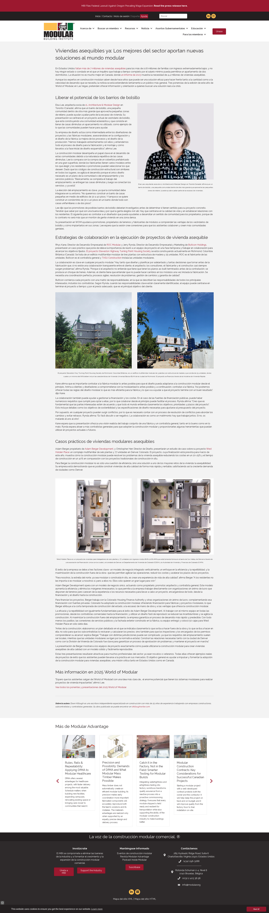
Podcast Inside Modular (134, 859)
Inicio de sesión (121, 16)
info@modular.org (191, 884)
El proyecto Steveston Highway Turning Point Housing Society (118, 251)
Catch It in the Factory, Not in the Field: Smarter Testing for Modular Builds (119, 770)
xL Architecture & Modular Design (102, 105)
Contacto (107, 16)
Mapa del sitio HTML (145, 899)
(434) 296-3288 (191, 861)
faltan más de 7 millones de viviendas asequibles (100, 68)
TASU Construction (112, 257)
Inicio (98, 16)
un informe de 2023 (131, 75)
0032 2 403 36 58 (191, 878)
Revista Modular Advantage (134, 856)
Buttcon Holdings (197, 244)
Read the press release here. (171, 5)
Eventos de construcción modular (134, 853)
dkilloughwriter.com (141, 706)
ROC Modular (113, 244)
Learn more (97, 909)
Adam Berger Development (99, 448)
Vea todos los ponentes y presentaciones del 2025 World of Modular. (91, 687)
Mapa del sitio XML (123, 899)
